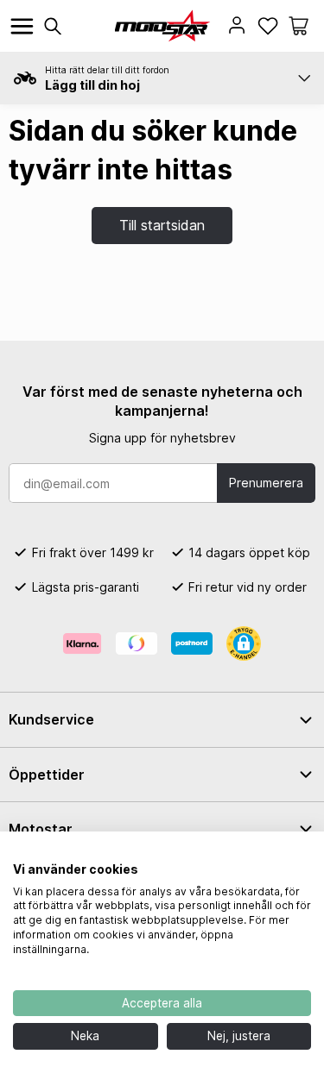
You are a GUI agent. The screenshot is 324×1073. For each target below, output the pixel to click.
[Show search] (52, 26)
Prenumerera (266, 482)
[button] (298, 26)
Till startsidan (162, 225)
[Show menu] (22, 26)
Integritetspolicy (266, 853)
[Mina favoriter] (267, 26)
